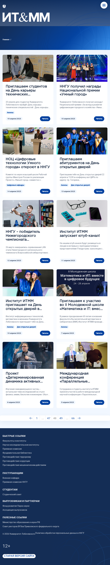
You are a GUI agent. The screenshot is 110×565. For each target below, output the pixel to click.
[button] (104, 5)
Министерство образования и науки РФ (21, 522)
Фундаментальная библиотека (17, 453)
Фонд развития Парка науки (16, 506)
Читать (45, 119)
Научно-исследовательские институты (21, 445)
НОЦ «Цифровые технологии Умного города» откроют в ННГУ (28, 163)
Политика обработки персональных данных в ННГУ (59, 533)
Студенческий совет (12, 494)
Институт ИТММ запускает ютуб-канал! (80, 233)
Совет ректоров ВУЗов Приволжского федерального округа (31, 526)
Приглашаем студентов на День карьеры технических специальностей (26, 91)
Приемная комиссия (12, 449)
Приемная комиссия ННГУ (15, 482)
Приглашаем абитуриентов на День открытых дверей (79, 163)
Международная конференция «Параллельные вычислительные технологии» (74, 378)
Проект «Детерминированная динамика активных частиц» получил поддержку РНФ (25, 378)
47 (48, 418)
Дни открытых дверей (80, 185)
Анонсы (10, 113)
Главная (6, 39)
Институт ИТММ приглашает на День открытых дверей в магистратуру (24, 305)
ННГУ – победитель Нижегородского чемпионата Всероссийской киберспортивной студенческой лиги (23, 236)
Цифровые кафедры (15, 185)
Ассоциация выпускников (15, 510)
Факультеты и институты (14, 441)
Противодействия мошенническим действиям (24, 465)
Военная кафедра (11, 478)
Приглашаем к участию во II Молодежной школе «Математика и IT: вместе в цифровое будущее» (82, 305)
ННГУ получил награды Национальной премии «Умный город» (80, 90)
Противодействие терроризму (17, 457)
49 (61, 418)
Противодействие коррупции (16, 461)
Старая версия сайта (19, 556)
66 (73, 418)
